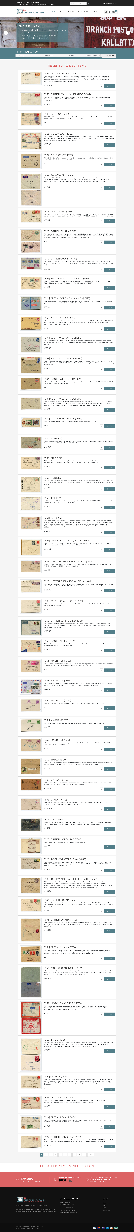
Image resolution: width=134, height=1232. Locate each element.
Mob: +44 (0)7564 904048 (67, 1210)
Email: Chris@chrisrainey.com (68, 1212)
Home (54, 12)
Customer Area (107, 1203)
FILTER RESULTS (109, 56)
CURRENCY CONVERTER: (109, 3)
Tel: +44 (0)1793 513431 (66, 1208)
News (86, 12)
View (110, 86)
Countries (70, 12)
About (79, 12)
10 (84, 1155)
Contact (93, 12)
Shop (61, 12)
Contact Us (106, 1210)
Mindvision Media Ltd (35, 1228)
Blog (104, 1207)
